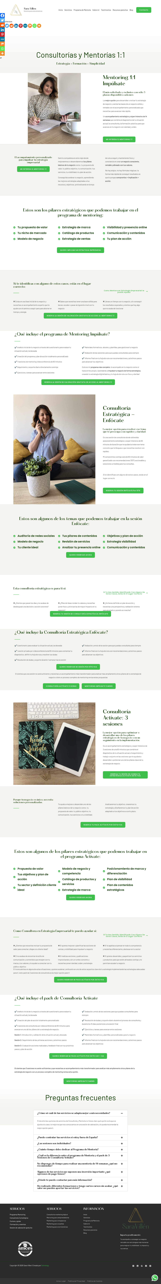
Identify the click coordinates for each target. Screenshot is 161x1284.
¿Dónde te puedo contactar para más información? (64, 1180)
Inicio (60, 10)
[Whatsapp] (34, 26)
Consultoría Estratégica (19, 1218)
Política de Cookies (94, 1281)
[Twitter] (7, 26)
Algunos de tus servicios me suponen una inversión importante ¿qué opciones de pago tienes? (73, 1173)
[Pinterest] (21, 26)
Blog (131, 10)
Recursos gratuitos (120, 10)
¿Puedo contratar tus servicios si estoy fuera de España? (67, 1137)
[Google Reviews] (142, 1266)
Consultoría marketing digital (57, 1214)
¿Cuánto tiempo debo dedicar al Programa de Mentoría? (68, 1149)
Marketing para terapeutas (56, 1221)
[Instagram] (133, 1266)
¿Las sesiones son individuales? (54, 1143)
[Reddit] (11, 26)
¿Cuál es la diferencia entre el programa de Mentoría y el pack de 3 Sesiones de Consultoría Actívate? (73, 1156)
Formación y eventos (18, 1224)
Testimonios (106, 10)
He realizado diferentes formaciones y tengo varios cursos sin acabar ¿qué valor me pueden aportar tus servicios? (77, 1187)
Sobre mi (95, 10)
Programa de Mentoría (82, 10)
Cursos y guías (15, 1221)
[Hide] (1, 58)
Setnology (45, 1265)
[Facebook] (2, 15)
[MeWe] (25, 26)
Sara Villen (30, 8)
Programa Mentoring (17, 1214)
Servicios (68, 10)
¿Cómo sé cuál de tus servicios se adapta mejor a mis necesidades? (73, 1113)
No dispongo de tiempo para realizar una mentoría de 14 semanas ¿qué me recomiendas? (77, 1165)
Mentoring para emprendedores (58, 1218)
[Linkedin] (16, 26)
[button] (143, 10)
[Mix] (30, 26)
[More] (39, 26)
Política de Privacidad (76, 1281)
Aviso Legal (61, 1281)
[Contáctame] (155, 1278)
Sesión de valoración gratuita (21, 1228)
